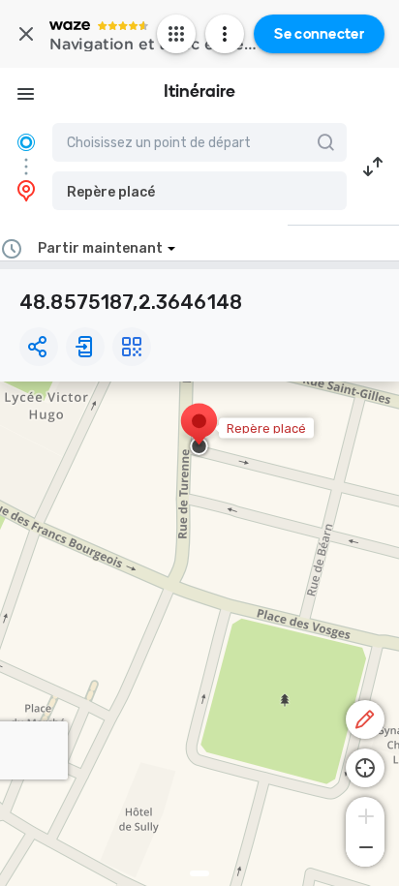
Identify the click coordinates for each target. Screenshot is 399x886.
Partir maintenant (100, 248)
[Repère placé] (199, 431)
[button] (199, 190)
